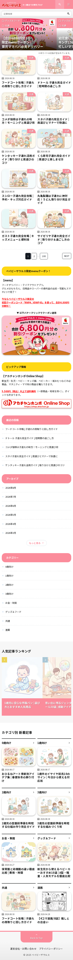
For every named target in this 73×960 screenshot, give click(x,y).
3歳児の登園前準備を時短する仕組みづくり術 (53, 824)
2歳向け (9, 584)
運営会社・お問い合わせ (23, 948)
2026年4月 (10, 524)
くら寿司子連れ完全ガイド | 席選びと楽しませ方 (53, 157)
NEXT (66, 255)
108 (44, 256)
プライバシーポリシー (51, 948)
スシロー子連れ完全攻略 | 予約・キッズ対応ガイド (17, 197)
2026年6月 (10, 505)
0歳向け (9, 566)
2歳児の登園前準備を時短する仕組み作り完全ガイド (18, 824)
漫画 (7, 630)
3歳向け (9, 593)
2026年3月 (10, 533)
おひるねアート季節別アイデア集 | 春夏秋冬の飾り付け (18, 777)
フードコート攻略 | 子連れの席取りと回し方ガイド (18, 84)
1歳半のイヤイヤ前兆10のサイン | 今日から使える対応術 (53, 777)
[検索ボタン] (68, 13)
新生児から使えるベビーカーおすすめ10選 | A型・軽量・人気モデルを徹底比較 (53, 872)
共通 (7, 25)
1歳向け (9, 575)
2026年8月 (10, 487)
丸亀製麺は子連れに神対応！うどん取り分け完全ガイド (53, 199)
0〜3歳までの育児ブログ (33, 5)
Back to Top (36, 938)
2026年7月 (10, 496)
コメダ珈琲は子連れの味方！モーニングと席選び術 (18, 120)
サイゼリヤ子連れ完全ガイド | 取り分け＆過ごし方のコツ (53, 239)
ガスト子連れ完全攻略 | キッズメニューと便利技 (18, 237)
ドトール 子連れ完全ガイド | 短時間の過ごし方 (54, 84)
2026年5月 (10, 514)
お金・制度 (11, 602)
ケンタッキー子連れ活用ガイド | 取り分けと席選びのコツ (18, 159)
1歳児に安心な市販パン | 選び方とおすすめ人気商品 (22, 705)
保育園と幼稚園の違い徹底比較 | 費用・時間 (18, 870)
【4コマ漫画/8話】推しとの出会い (53, 920)
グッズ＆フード (12, 20)
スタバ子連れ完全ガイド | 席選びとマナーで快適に (53, 120)
